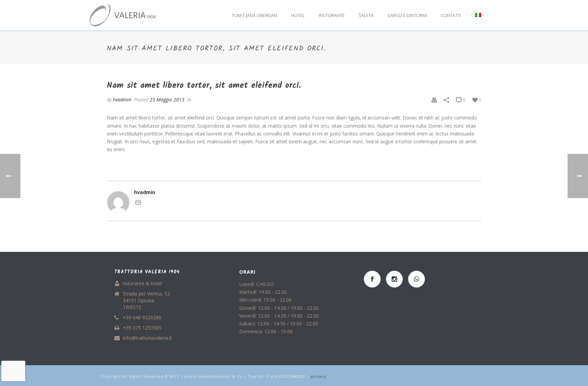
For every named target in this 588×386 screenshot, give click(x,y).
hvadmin (122, 99)
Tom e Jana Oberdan (254, 15)
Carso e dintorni (407, 15)
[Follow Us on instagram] (394, 279)
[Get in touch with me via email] (138, 203)
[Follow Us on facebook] (372, 279)
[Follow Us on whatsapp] (416, 279)
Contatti (451, 15)
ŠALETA (366, 15)
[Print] (434, 99)
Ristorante (332, 15)
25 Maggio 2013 (167, 99)
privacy (318, 376)
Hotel (298, 15)
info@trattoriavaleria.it (147, 338)
